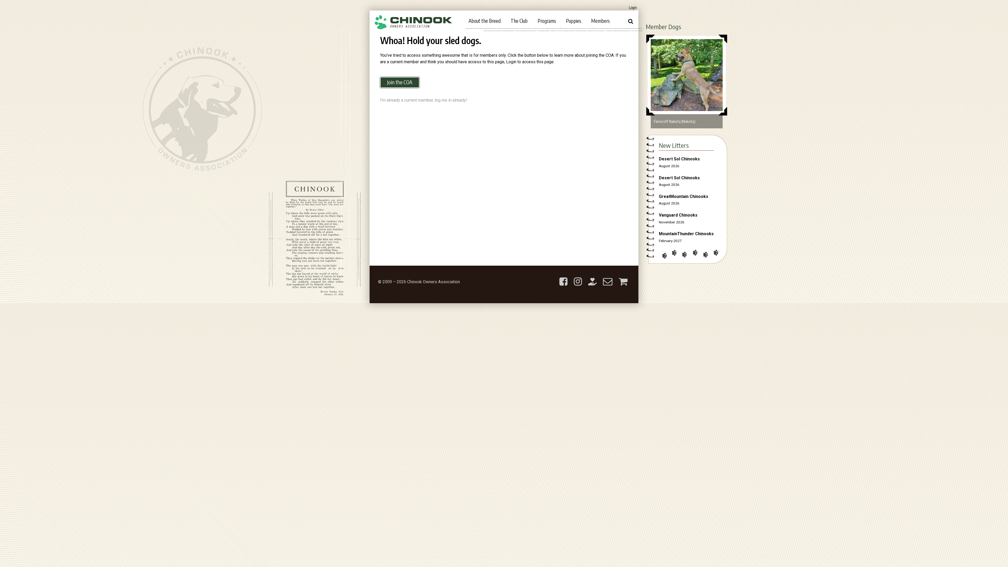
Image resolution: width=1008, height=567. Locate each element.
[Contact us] (607, 277)
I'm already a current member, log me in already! (423, 100)
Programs (547, 21)
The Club (519, 21)
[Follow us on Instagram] (578, 277)
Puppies (573, 21)
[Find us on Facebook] (563, 277)
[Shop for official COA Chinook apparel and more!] (623, 277)
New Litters (674, 145)
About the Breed (485, 21)
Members (600, 21)
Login (633, 7)
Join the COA (399, 82)
